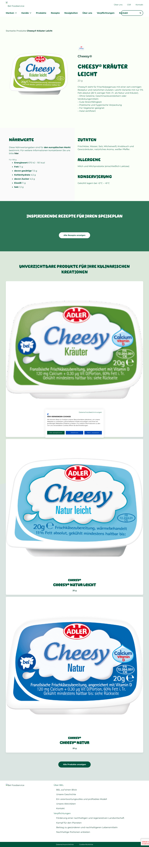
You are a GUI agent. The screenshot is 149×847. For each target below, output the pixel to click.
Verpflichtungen (62, 813)
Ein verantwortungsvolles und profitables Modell (81, 799)
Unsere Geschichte (66, 794)
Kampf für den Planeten (69, 823)
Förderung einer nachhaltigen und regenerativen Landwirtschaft (90, 818)
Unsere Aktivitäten (66, 804)
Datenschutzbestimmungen (90, 412)
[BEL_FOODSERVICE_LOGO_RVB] (16, 4)
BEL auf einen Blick (66, 789)
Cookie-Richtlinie (86, 844)
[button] (15, 13)
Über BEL (59, 785)
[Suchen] (140, 13)
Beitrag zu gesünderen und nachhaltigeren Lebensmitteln (87, 827)
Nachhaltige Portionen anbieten (73, 832)
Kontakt (60, 808)
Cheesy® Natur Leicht (74, 584)
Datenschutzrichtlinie (65, 844)
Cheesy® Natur (74, 742)
